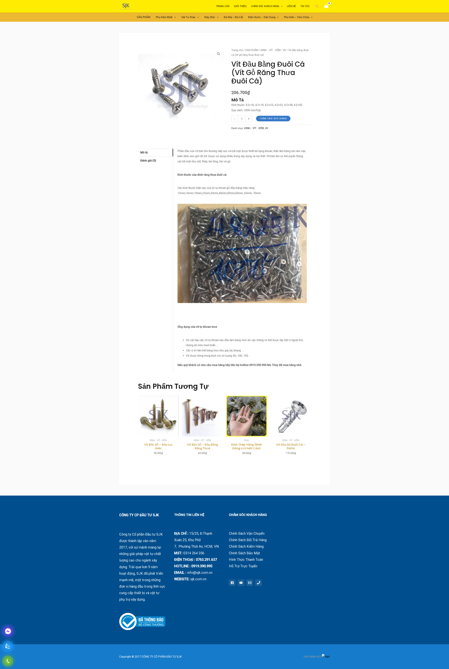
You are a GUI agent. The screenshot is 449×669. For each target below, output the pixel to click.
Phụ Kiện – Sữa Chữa (296, 17)
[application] (280, 6)
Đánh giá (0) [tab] (148, 160)
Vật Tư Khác (188, 17)
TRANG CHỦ (222, 6)
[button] (317, 6)
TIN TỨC (305, 6)
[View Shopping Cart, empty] (326, 6)
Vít (284, 50)
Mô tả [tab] (144, 152)
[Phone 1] (258, 582)
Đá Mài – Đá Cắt (233, 17)
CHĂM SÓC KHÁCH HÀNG (265, 6)
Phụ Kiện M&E (164, 17)
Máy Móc (209, 17)
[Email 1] (249, 582)
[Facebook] (232, 582)
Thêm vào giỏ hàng (273, 118)
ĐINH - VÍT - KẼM (270, 50)
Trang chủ (237, 50)
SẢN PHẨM (143, 17)
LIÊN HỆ (291, 6)
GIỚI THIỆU (240, 6)
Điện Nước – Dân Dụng (261, 17)
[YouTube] (241, 582)
